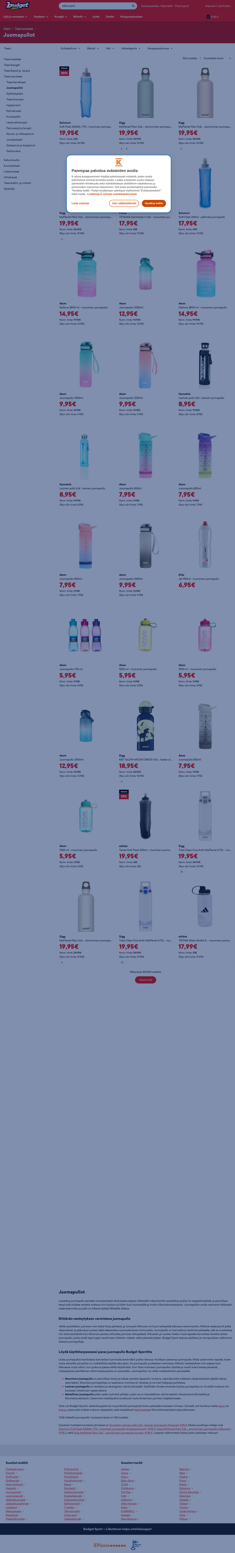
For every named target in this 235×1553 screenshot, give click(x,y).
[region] (119, 183)
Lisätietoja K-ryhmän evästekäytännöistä (112, 194)
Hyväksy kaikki (154, 203)
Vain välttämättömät (124, 203)
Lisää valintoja (80, 203)
